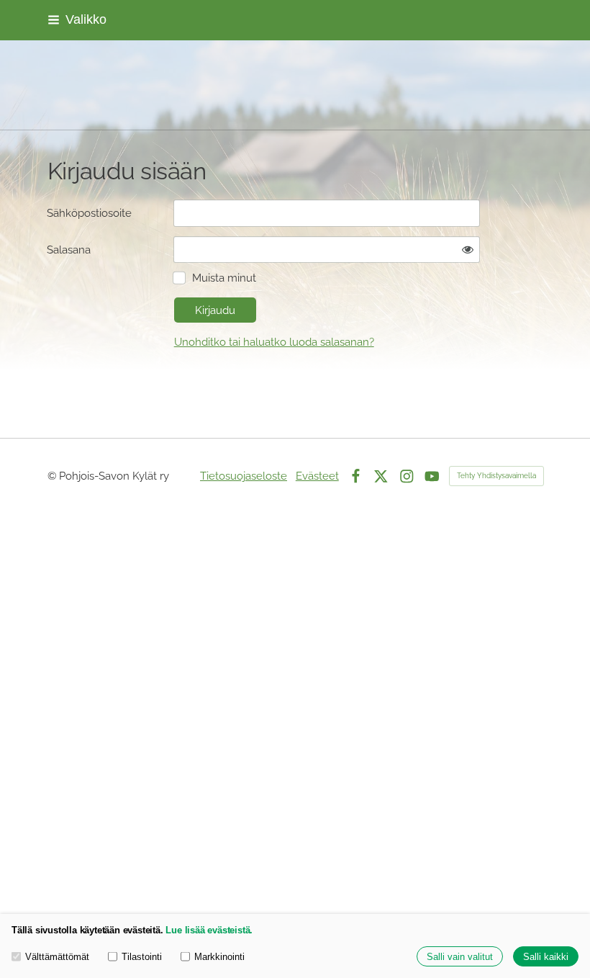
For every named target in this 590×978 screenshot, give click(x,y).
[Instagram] (406, 476)
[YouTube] (432, 476)
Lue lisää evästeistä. (209, 930)
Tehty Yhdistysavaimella (496, 476)
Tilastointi (142, 956)
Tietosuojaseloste (243, 476)
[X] (381, 476)
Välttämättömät (57, 956)
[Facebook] (355, 476)
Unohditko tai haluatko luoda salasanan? (274, 342)
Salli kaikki (545, 956)
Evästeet (317, 476)
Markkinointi (219, 956)
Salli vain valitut (460, 956)
